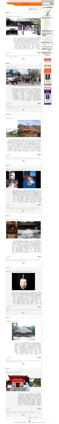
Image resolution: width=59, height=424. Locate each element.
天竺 (29, 55)
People (47, 19)
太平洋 (9, 209)
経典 (38, 55)
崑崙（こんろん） (20, 106)
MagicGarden (46, 28)
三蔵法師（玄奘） (16, 55)
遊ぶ (44, 22)
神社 (21, 209)
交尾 (48, 37)
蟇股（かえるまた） (23, 360)
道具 (25, 106)
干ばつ (22, 157)
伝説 (24, 209)
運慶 (14, 259)
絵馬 (32, 55)
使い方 (40, 7)
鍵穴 (48, 40)
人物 (44, 19)
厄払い (9, 157)
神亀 (8, 411)
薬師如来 (25, 259)
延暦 (34, 106)
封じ (8, 55)
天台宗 (29, 259)
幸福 (45, 40)
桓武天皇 (26, 157)
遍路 (48, 39)
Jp (40, 17)
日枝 (50, 38)
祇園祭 (18, 157)
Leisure (47, 22)
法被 (51, 40)
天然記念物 (22, 55)
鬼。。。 (44, 37)
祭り (18, 209)
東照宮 (21, 259)
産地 (8, 106)
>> (38, 9)
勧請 (30, 157)
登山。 (49, 38)
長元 (12, 157)
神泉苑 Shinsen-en (10, 118)
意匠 (44, 25)
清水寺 (15, 411)
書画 (46, 40)
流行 (15, 157)
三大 (11, 411)
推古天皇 (30, 411)
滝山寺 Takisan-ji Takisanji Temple (13, 219)
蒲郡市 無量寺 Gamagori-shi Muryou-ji (14, 16)
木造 (32, 259)
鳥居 (31, 106)
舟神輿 (12, 106)
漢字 (44, 26)
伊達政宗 (46, 39)
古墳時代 (25, 411)
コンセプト (36, 7)
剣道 (46, 37)
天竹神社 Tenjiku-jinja (11, 67)
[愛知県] (33, 209)
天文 (11, 360)
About (29, 7)
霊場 (39, 157)
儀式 (29, 209)
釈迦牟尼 (32, 360)
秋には (18, 411)
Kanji (46, 26)
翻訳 (11, 55)
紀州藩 (46, 38)
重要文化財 (37, 259)
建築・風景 (45, 23)
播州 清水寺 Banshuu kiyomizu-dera (14, 372)
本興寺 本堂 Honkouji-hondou (13, 321)
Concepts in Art (47, 21)
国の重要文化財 (10, 259)
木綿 (37, 106)
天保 (28, 106)
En (40, 170)
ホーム (32, 7)
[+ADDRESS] (8, 52)
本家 (50, 40)
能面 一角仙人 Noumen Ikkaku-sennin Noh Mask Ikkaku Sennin (19, 271)
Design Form (47, 25)
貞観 (26, 55)
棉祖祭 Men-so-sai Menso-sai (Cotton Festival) (16, 169)
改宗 (8, 360)
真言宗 (37, 360)
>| (40, 9)
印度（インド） (35, 411)
